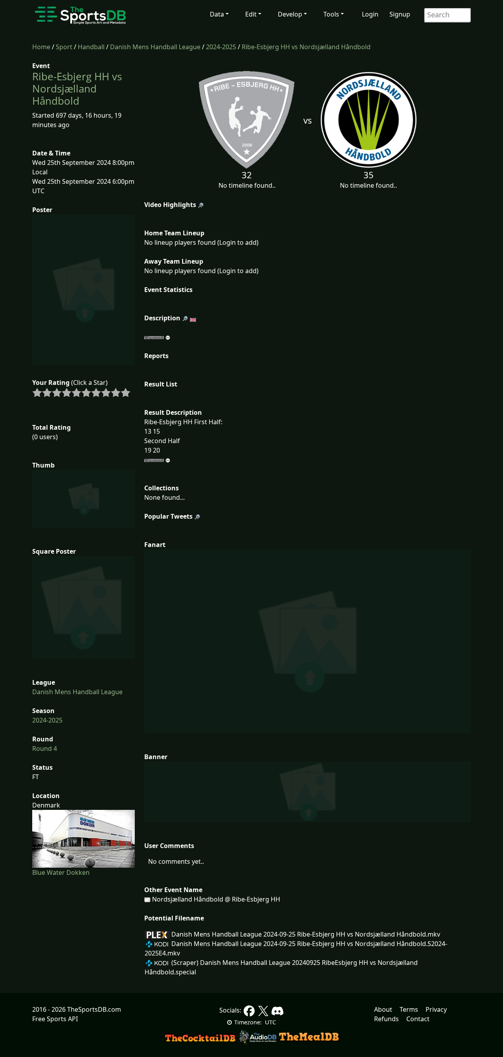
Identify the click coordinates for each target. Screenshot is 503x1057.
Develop (290, 14)
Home (41, 47)
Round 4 (44, 748)
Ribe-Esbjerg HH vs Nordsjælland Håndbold (306, 47)
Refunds (386, 1018)
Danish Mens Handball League (155, 47)
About (383, 1009)
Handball (91, 47)
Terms (409, 1009)
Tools (331, 14)
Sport (64, 47)
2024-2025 (221, 47)
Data (217, 14)
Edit (251, 14)
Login (370, 14)
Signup (399, 14)
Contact (418, 1018)
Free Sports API (55, 1018)
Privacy (436, 1009)
